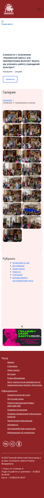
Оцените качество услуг (18, 395)
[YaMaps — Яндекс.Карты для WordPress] (22, 326)
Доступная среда (15, 399)
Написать (10, 79)
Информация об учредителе (21, 432)
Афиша (10, 362)
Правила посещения (17, 409)
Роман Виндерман (16, 378)
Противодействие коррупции (21, 428)
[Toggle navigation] (39, 9)
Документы (12, 424)
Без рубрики (18, 265)
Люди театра (18, 268)
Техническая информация (19, 420)
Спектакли (17, 274)
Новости (16, 271)
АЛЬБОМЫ (7, 100)
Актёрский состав (20, 262)
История (11, 374)
